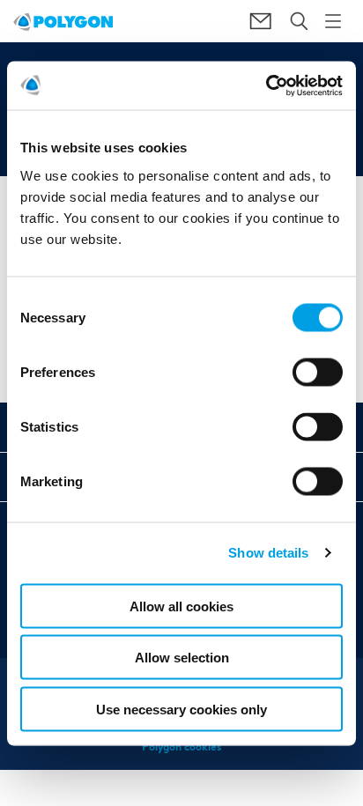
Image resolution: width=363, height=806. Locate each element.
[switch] (318, 384)
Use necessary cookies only (181, 708)
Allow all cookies (181, 605)
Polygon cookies (181, 746)
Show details (268, 552)
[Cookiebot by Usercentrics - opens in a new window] (266, 85)
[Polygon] (63, 21)
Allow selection (182, 657)
